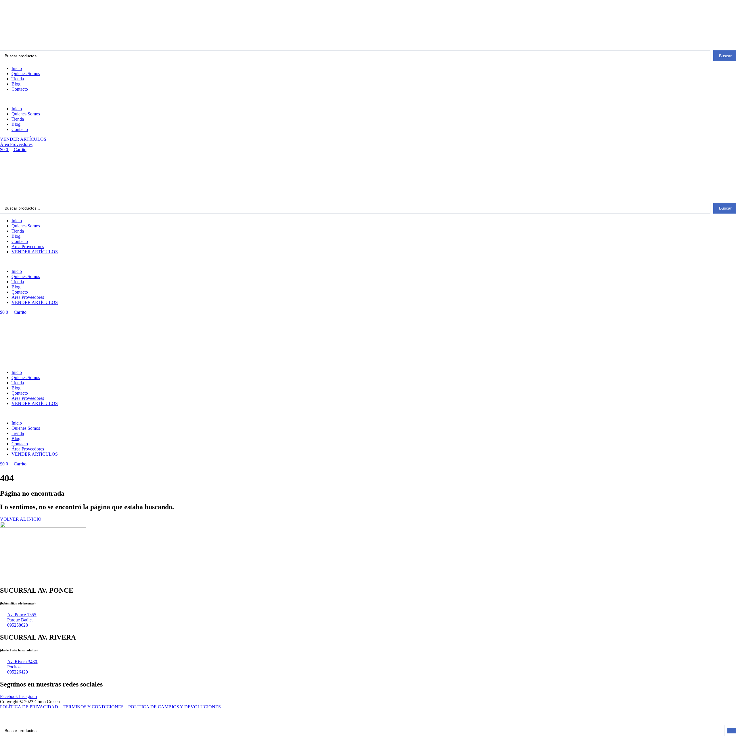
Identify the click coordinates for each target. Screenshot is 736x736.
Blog (16, 83)
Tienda (18, 78)
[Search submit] (731, 730)
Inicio (17, 68)
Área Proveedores (28, 246)
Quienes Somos (26, 73)
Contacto (20, 89)
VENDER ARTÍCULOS (35, 251)
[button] (368, 99)
